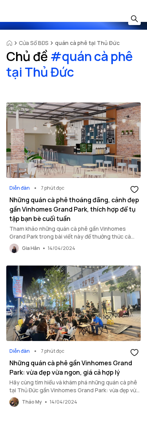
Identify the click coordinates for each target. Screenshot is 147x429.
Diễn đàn (19, 188)
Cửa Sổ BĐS (34, 43)
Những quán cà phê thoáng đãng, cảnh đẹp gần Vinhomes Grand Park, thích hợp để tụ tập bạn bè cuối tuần (74, 209)
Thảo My (32, 401)
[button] (134, 189)
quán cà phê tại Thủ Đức (87, 43)
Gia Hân (31, 248)
